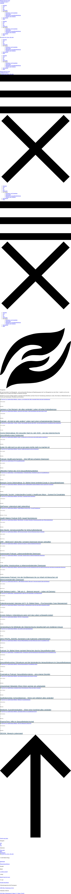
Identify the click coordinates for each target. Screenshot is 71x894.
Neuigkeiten (5, 17)
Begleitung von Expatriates (11, 12)
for (3, 7)
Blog (4, 19)
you (3, 9)
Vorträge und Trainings (11, 16)
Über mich (5, 10)
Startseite (5, 5)
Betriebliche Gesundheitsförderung (13, 15)
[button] (35, 129)
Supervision (8, 14)
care (4, 6)
